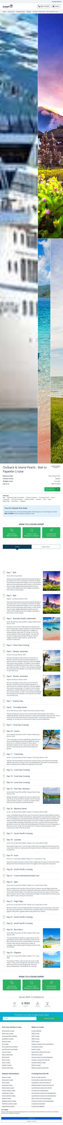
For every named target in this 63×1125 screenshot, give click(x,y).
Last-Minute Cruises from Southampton (44, 1096)
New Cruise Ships (7, 1054)
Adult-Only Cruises (7, 1033)
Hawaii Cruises (6, 1098)
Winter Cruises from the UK (40, 1068)
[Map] (31, 559)
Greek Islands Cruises (8, 1096)
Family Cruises (6, 1041)
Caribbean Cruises (7, 1093)
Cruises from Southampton (40, 1090)
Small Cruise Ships (7, 1068)
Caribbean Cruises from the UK (41, 1082)
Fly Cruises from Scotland (9, 1047)
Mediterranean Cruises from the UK (43, 1085)
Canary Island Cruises (8, 1090)
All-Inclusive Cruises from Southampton (44, 1093)
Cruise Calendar (36, 1031)
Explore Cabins (46, 547)
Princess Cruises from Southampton (43, 1101)
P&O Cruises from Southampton (41, 1098)
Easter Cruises (36, 1049)
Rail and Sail (5, 1057)
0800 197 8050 (55, 484)
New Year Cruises (37, 1054)
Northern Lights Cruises (9, 1104)
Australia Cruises (7, 1085)
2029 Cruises (35, 1041)
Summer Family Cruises (39, 1062)
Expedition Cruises (7, 1039)
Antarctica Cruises (7, 1080)
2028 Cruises (35, 1039)
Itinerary (17, 547)
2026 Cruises (35, 1033)
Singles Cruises (6, 1065)
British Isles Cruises (8, 1088)
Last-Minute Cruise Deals (10, 1049)
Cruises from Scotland (38, 1104)
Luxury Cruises (6, 1052)
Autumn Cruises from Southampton (43, 1044)
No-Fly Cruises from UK (39, 1077)
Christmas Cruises (37, 1047)
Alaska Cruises (6, 1077)
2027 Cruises (35, 1036)
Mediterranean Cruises (9, 1101)
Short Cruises (6, 1062)
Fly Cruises (5, 1044)
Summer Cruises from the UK (40, 1060)
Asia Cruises (5, 1082)
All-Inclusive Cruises (8, 1031)
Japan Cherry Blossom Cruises (41, 1052)
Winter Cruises (36, 1065)
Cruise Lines (11, 11)
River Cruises (6, 1060)
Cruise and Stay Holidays (9, 1036)
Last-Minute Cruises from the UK (42, 1088)
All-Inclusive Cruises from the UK (42, 1080)
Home (4, 11)
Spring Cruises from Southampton (42, 1057)
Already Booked (56, 1)
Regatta (29, 11)
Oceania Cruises (20, 11)
